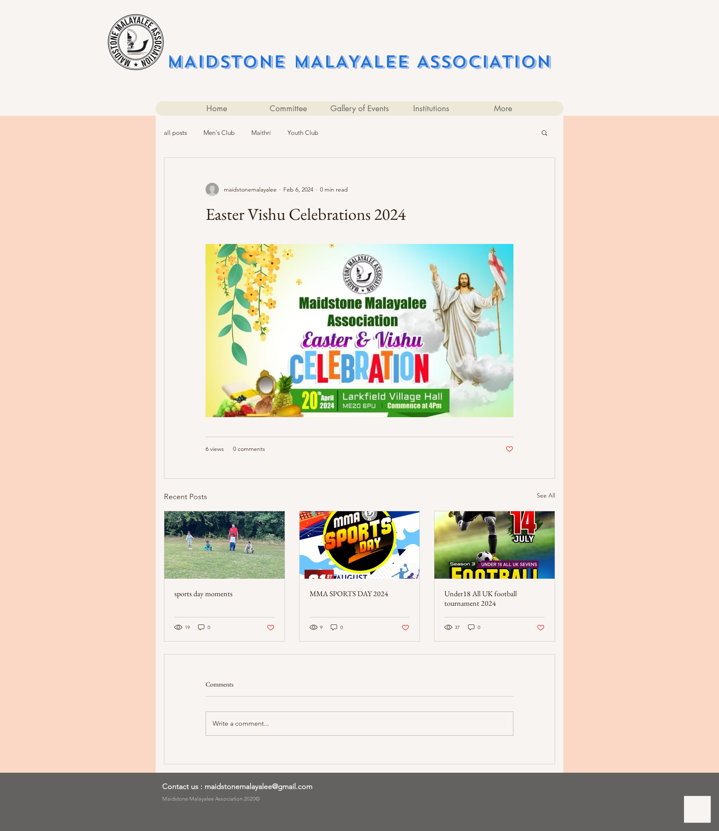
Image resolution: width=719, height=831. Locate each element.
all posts (175, 133)
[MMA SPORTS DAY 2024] (360, 545)
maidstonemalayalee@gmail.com (258, 786)
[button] (544, 132)
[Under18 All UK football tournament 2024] (494, 545)
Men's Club (219, 133)
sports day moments (203, 593)
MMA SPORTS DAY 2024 (349, 593)
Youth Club (303, 133)
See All (546, 495)
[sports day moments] (224, 545)
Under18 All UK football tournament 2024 (480, 598)
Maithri (261, 133)
